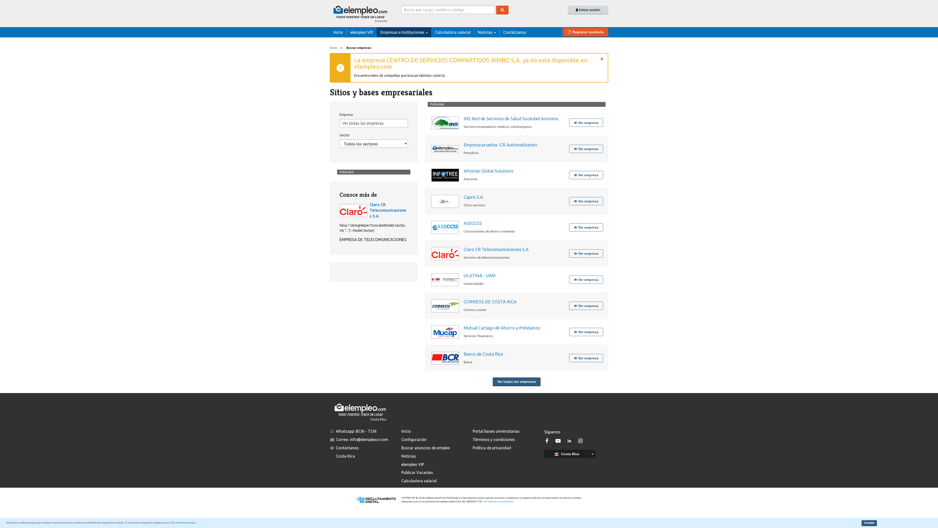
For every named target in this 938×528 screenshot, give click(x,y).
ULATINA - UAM (479, 275)
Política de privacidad (492, 448)
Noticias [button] (485, 32)
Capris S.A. (474, 197)
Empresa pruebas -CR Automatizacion (500, 144)
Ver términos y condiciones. (498, 501)
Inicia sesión (589, 10)
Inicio (338, 32)
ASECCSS (473, 223)
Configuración (413, 439)
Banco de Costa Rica (483, 354)
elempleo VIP (361, 32)
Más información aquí (183, 522)
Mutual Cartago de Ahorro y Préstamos (502, 327)
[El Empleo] (362, 13)
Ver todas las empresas (516, 382)
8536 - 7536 (366, 431)
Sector (345, 135)
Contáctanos (514, 32)
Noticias (408, 456)
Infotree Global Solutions (488, 170)
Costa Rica (569, 454)
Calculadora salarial (419, 481)
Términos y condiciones (494, 439)
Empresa (346, 115)
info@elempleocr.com (369, 439)
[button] (585, 32)
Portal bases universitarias (496, 431)
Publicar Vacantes (417, 472)
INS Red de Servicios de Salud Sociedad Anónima (511, 118)
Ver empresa (587, 123)
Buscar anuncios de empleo (425, 448)
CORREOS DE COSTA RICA (490, 301)
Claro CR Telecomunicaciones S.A (496, 249)
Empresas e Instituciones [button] (402, 32)
